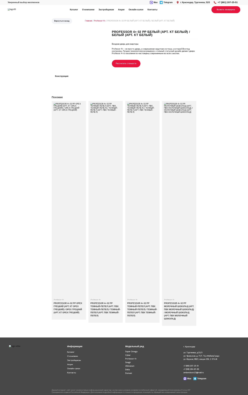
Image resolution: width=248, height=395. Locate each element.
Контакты (152, 10)
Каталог (74, 10)
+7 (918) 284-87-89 (191, 369)
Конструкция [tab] (61, 76)
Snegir (128, 362)
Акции (121, 10)
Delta (127, 370)
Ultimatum (129, 366)
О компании (88, 10)
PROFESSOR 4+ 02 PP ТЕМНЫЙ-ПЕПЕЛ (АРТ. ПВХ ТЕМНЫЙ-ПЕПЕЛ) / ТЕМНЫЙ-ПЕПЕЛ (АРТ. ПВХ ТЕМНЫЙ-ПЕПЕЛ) (105, 309)
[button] (225, 9)
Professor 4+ (99, 21)
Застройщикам (106, 10)
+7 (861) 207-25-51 (191, 366)
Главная (88, 21)
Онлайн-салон (136, 10)
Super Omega (131, 352)
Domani (128, 373)
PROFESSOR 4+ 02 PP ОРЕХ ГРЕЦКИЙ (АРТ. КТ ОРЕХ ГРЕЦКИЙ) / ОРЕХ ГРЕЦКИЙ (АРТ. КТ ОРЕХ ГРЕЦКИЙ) (68, 308)
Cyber (128, 355)
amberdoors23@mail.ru (193, 373)
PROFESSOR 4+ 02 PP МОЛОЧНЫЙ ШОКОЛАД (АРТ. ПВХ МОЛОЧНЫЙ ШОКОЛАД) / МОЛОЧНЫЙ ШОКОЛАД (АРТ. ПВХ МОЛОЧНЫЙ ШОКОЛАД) (179, 311)
